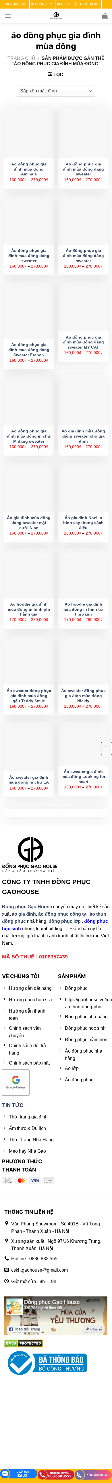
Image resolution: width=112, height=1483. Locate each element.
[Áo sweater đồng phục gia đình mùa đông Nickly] (83, 660)
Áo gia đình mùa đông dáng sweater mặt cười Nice (29, 523)
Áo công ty (41, 4)
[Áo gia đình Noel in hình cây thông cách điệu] (83, 487)
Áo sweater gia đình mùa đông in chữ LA (29, 780)
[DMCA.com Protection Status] (23, 1343)
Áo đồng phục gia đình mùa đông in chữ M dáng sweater (29, 436)
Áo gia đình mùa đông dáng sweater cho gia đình (83, 436)
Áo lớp (63, 4)
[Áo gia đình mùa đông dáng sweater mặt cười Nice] (28, 487)
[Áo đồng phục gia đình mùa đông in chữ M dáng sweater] (28, 400)
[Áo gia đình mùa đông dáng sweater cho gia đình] (83, 400)
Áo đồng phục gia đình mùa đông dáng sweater (83, 169)
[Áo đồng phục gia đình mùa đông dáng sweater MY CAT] (83, 306)
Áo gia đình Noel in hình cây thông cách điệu (83, 523)
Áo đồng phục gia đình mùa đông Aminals (29, 169)
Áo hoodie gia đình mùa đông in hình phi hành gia (29, 609)
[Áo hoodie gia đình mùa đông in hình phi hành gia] (28, 573)
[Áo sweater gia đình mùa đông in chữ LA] (28, 746)
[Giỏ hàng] (105, 15)
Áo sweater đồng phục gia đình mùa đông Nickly (83, 696)
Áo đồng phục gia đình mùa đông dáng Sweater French (28, 350)
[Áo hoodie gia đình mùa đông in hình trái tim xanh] (83, 573)
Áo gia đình (16, 4)
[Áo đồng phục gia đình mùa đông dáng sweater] (83, 133)
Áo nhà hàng (86, 4)
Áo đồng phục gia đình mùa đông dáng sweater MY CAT (83, 342)
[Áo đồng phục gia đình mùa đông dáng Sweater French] (28, 310)
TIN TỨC (13, 1105)
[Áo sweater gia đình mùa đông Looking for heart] (83, 743)
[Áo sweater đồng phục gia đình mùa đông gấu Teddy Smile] (28, 660)
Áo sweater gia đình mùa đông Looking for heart (83, 777)
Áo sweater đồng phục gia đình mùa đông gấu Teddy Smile (29, 696)
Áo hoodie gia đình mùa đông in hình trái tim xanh (83, 609)
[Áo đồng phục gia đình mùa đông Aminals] (28, 133)
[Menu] (7, 16)
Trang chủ (21, 58)
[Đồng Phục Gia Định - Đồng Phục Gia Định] (56, 15)
